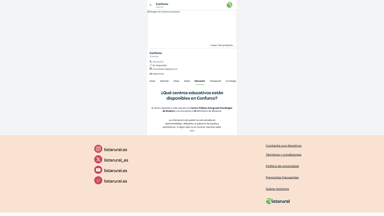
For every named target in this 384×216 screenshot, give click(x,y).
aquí (192, 130)
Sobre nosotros (277, 189)
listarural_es (116, 160)
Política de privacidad (282, 166)
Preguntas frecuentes (282, 177)
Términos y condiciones (283, 155)
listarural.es (115, 149)
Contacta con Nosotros (284, 146)
